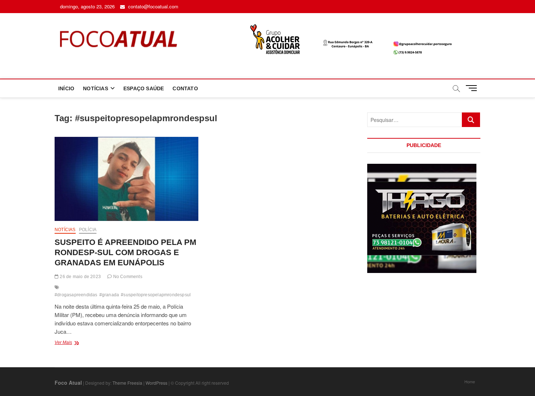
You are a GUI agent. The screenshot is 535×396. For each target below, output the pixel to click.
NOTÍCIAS (95, 88)
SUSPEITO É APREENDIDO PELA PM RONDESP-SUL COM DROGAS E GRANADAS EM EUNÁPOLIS (125, 252)
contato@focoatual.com (152, 6)
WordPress (156, 383)
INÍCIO (66, 88)
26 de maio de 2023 (80, 276)
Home (469, 381)
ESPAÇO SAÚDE (143, 88)
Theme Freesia (127, 383)
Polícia (87, 229)
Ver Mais (78, 343)
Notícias (65, 229)
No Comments (127, 276)
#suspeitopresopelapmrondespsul (156, 294)
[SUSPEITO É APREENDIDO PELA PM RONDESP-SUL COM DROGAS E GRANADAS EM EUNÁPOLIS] (126, 179)
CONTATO (185, 88)
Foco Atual (68, 382)
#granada (109, 294)
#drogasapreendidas (76, 294)
